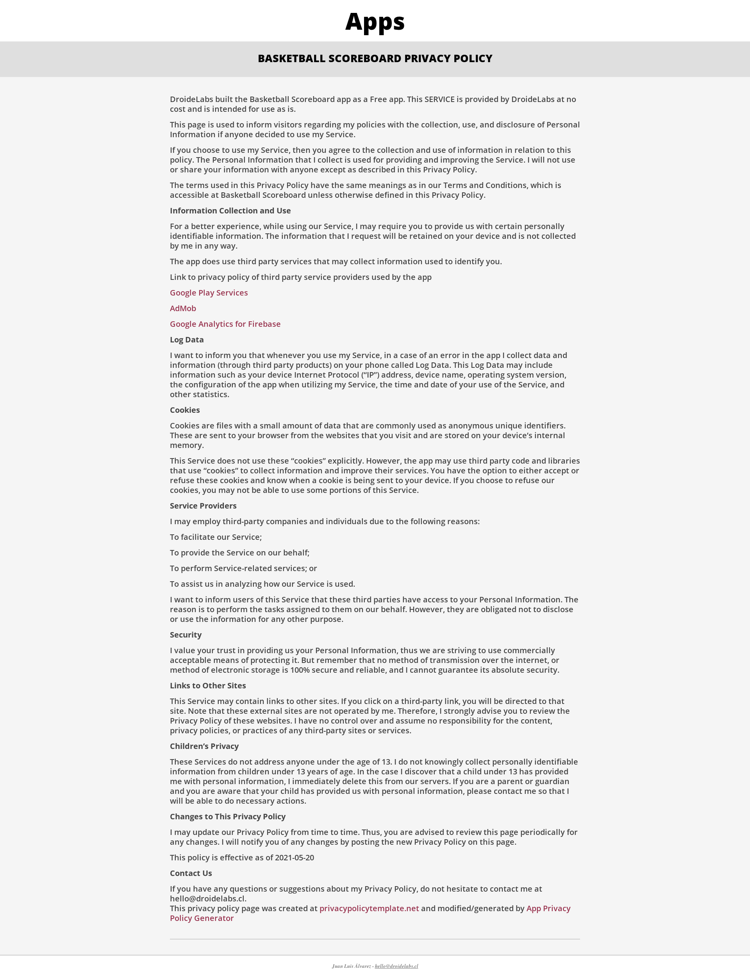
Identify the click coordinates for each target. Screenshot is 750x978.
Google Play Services (209, 292)
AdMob (183, 308)
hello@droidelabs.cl (396, 965)
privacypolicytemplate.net (369, 908)
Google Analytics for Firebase (225, 324)
